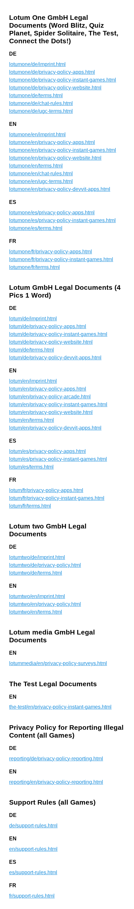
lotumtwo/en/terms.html (35, 612)
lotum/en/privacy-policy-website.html (51, 412)
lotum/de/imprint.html (33, 318)
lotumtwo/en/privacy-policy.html (45, 604)
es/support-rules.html (33, 872)
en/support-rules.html (33, 849)
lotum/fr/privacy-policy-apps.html (46, 490)
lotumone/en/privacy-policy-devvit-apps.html (59, 189)
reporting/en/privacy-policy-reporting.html (56, 782)
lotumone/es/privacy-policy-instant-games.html (62, 220)
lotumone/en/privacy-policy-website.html (55, 158)
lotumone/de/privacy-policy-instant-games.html (62, 80)
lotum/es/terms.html (31, 467)
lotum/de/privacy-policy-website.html (51, 342)
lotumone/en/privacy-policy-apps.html (52, 142)
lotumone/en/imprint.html (37, 134)
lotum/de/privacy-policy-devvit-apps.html (55, 357)
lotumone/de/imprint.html (37, 64)
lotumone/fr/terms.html (34, 267)
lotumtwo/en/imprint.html (37, 596)
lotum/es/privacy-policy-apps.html (47, 451)
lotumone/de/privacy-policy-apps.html (52, 72)
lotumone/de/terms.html (36, 95)
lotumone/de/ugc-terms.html (41, 111)
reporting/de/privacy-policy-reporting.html (56, 758)
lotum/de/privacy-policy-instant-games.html (58, 334)
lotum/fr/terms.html (30, 506)
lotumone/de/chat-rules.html (41, 103)
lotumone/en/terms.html (36, 165)
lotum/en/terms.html (31, 420)
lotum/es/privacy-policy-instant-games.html (58, 459)
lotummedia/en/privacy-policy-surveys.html (58, 663)
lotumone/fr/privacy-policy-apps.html (50, 251)
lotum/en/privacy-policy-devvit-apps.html (55, 428)
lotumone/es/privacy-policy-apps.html (52, 212)
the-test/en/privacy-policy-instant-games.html (60, 707)
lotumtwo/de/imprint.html (37, 557)
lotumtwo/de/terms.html (35, 573)
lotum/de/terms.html (31, 350)
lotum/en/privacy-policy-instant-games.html (58, 404)
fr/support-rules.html (32, 896)
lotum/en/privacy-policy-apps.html (47, 389)
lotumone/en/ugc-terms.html (41, 181)
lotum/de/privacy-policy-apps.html (47, 326)
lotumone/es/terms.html (35, 228)
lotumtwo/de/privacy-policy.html (45, 565)
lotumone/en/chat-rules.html (41, 173)
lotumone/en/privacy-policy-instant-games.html (62, 150)
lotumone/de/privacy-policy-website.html (55, 87)
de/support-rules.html (33, 825)
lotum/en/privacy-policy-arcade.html (50, 396)
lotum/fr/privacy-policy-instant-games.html (56, 498)
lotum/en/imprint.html (33, 381)
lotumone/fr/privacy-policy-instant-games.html (61, 259)
